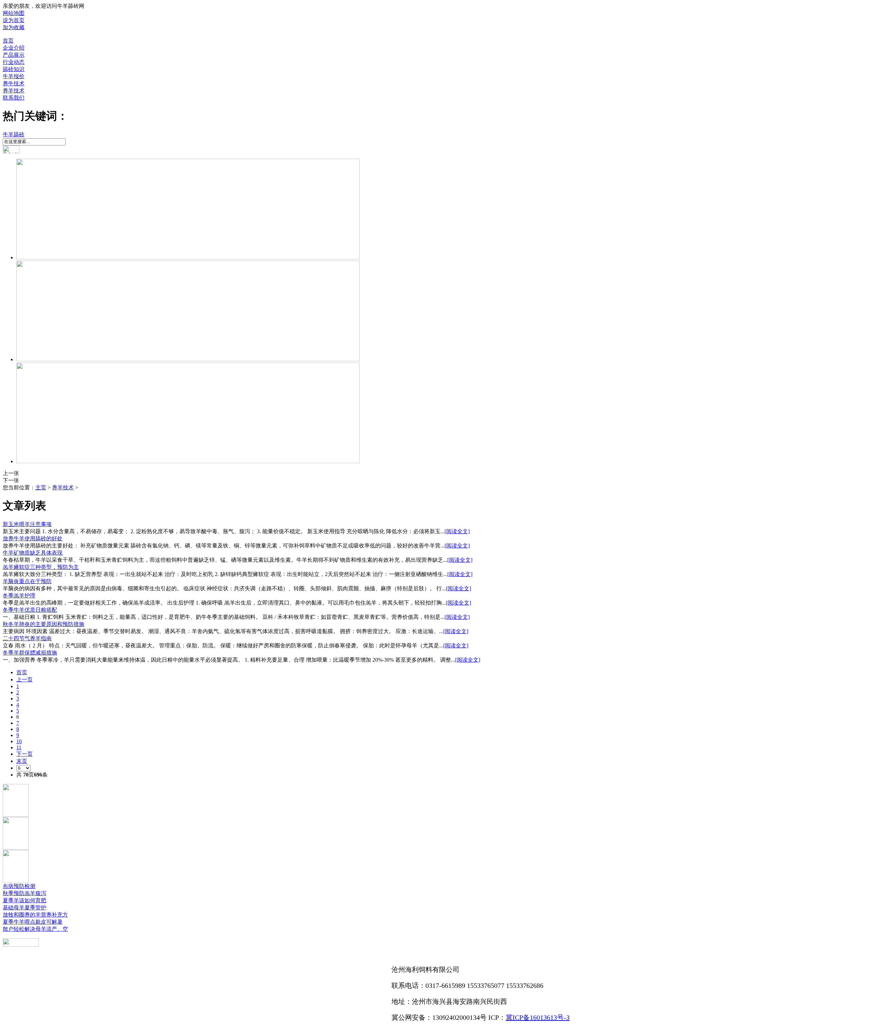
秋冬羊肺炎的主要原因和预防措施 (43, 624)
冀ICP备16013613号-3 (538, 1017)
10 (19, 741)
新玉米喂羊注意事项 (27, 524)
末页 (21, 761)
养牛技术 (13, 83)
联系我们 (13, 98)
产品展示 (13, 55)
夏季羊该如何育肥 (24, 900)
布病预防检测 (19, 886)
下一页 (24, 754)
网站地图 (13, 13)
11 (18, 747)
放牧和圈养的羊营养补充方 (35, 915)
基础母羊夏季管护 (24, 907)
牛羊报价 (13, 76)
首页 (8, 40)
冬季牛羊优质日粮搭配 (30, 610)
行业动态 (13, 62)
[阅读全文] (457, 531)
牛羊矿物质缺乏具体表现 (33, 553)
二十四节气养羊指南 (27, 638)
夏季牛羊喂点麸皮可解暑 (33, 922)
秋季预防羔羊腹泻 (24, 893)
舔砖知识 (13, 69)
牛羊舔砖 (13, 134)
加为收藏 (13, 27)
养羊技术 (13, 90)
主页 (40, 487)
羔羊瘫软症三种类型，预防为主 (41, 567)
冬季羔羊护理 (19, 595)
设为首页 (13, 20)
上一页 (24, 679)
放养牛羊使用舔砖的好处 (33, 538)
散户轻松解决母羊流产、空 (35, 929)
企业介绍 (13, 48)
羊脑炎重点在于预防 (27, 581)
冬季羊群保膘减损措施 (30, 653)
